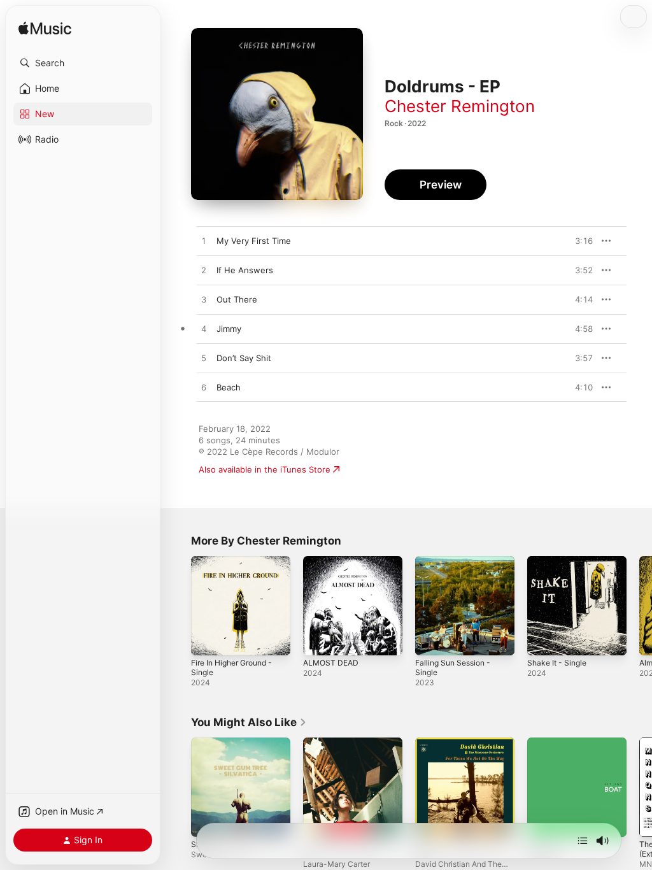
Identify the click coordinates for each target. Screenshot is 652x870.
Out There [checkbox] (236, 299)
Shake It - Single (556, 662)
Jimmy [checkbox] (228, 329)
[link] (249, 722)
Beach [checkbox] (228, 387)
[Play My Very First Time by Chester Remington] (203, 241)
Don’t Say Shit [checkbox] (243, 358)
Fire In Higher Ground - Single (231, 667)
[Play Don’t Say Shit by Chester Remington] (203, 358)
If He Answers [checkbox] (244, 270)
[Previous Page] (178, 605)
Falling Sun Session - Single (452, 667)
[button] (83, 63)
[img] (44, 29)
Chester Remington (460, 106)
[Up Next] (582, 841)
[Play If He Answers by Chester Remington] (203, 270)
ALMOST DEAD (330, 662)
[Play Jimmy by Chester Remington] (203, 329)
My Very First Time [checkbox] (253, 241)
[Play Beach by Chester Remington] (203, 388)
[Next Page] (639, 605)
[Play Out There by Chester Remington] (203, 300)
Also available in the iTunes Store (264, 469)
